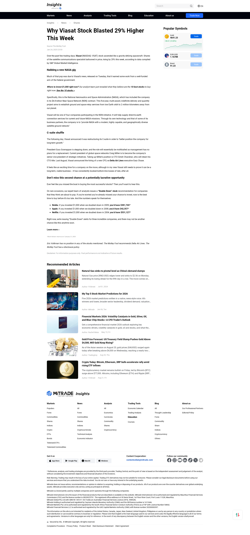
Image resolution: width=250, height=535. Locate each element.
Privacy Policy (72, 526)
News (69, 15)
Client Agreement (122, 526)
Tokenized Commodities (56, 447)
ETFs (49, 434)
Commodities (52, 417)
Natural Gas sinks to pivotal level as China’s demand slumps (113, 270)
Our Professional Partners (192, 408)
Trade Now (194, 15)
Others (157, 438)
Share (157, 425)
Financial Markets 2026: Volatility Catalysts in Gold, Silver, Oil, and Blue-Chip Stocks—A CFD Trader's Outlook (114, 318)
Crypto (49, 430)
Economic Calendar (135, 408)
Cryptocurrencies (84, 430)
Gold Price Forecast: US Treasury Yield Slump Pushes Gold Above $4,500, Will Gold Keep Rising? (116, 341)
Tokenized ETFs (53, 443)
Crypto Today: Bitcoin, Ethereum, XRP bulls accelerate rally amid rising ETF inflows (115, 363)
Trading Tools (110, 15)
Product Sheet (85, 526)
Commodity (108, 421)
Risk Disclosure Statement (103, 526)
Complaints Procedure (56, 526)
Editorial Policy (188, 413)
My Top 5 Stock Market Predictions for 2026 (105, 293)
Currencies (108, 417)
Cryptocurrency (110, 430)
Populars (50, 408)
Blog (130, 15)
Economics (108, 413)
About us (169, 15)
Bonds (49, 438)
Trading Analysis (134, 413)
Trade (196, 36)
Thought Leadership (163, 413)
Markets (51, 15)
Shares (77, 23)
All (78, 408)
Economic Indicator (85, 438)
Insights (50, 23)
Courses (131, 422)
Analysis (88, 15)
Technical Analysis (84, 434)
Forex (49, 413)
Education (149, 15)
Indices (50, 425)
